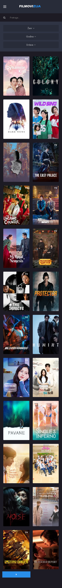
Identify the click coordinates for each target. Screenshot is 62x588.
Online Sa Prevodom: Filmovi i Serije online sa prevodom (30, 6)
